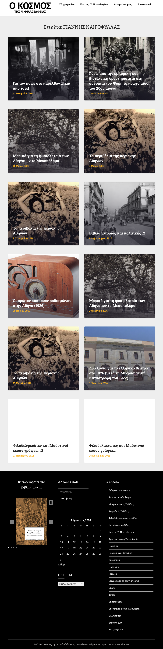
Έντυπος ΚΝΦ (116, 629)
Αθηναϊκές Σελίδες (119, 511)
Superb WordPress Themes (114, 644)
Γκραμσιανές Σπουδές (120, 552)
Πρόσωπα (114, 566)
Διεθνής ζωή (115, 622)
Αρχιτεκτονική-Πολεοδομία (123, 539)
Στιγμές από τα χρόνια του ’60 (124, 580)
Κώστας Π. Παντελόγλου (94, 4)
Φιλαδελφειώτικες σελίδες (123, 518)
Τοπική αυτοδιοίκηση (120, 497)
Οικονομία (114, 559)
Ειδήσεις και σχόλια (119, 490)
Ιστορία (113, 573)
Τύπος (112, 594)
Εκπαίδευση (115, 601)
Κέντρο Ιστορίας (123, 4)
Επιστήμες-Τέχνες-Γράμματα (124, 608)
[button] (12, 522)
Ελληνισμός (115, 615)
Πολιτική (113, 545)
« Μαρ (61, 564)
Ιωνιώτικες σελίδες (119, 525)
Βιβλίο (112, 587)
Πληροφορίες (66, 4)
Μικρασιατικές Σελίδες (121, 504)
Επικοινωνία (145, 4)
